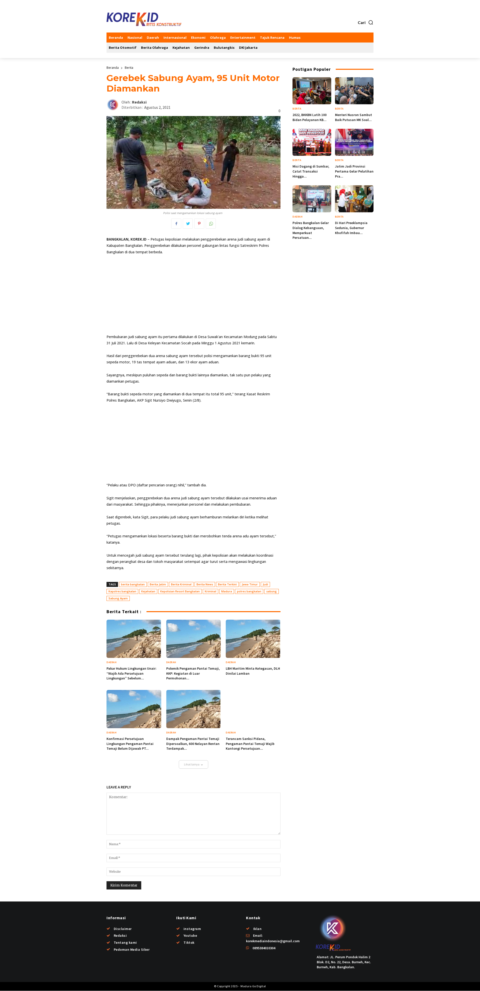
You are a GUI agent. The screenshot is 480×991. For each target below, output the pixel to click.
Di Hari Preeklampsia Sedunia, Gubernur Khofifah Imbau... (351, 228)
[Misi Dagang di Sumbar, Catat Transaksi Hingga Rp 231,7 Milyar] (311, 142)
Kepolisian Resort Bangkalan (180, 591)
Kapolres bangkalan (122, 591)
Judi (265, 584)
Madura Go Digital (253, 986)
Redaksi (139, 102)
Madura (226, 591)
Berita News (204, 584)
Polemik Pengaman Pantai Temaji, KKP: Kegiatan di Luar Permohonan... (193, 673)
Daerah (111, 662)
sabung (271, 591)
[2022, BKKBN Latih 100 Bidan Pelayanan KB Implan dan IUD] (311, 90)
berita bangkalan (133, 584)
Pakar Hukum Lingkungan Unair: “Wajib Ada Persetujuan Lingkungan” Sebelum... (131, 673)
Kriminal (210, 591)
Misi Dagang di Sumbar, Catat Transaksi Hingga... (310, 171)
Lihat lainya (192, 764)
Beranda (112, 68)
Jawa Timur (250, 584)
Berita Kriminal (181, 584)
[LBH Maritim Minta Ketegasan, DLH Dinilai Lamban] (253, 639)
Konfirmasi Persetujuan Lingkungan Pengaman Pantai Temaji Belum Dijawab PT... (130, 743)
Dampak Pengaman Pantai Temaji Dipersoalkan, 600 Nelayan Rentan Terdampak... (193, 743)
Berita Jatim (158, 584)
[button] (366, 23)
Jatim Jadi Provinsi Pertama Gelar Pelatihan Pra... (354, 171)
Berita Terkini (227, 584)
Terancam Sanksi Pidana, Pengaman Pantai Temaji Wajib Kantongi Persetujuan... (250, 743)
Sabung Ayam (118, 598)
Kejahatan (148, 591)
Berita (129, 68)
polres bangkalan (249, 591)
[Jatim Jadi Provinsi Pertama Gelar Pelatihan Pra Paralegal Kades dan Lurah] (354, 142)
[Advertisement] (193, 297)
